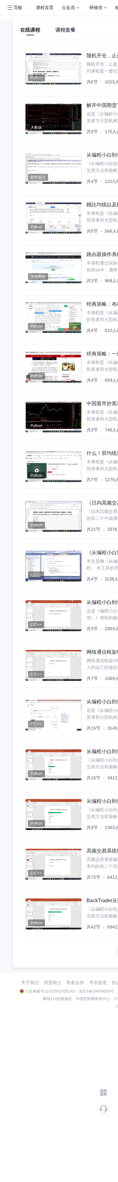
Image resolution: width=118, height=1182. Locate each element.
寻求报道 (98, 982)
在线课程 (30, 30)
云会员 (68, 7)
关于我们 (30, 982)
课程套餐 (65, 30)
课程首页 (44, 7)
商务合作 (75, 982)
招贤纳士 (52, 982)
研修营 (96, 7)
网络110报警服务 (57, 999)
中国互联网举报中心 (93, 999)
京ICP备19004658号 (96, 991)
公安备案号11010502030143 (50, 991)
